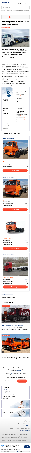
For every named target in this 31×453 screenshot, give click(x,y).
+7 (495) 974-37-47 (20, 3)
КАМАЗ (26, 162)
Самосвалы (5, 104)
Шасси (4, 110)
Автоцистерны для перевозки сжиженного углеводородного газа (22, 91)
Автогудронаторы (6, 125)
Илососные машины (21, 119)
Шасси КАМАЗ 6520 (8, 216)
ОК (27, 446)
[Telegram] (29, 421)
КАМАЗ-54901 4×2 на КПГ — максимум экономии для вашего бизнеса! (9, 395)
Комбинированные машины (22, 125)
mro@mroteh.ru (25, 426)
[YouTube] (26, 421)
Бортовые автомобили (7, 102)
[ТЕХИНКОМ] (5, 2)
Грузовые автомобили (6, 100)
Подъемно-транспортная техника (20, 100)
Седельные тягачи (7, 106)
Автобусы (5, 113)
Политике (18, 370)
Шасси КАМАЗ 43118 (8, 138)
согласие (24, 367)
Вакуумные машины (21, 117)
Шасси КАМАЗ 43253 (8, 177)
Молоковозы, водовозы (7, 123)
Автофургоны (6, 108)
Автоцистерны (7, 118)
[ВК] (24, 421)
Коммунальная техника (21, 112)
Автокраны (19, 103)
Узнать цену (15, 170)
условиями (3, 445)
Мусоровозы (19, 127)
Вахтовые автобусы (7, 115)
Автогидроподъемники (21, 105)
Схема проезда (25, 430)
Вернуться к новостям (7, 294)
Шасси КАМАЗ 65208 (8, 255)
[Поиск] (28, 7)
